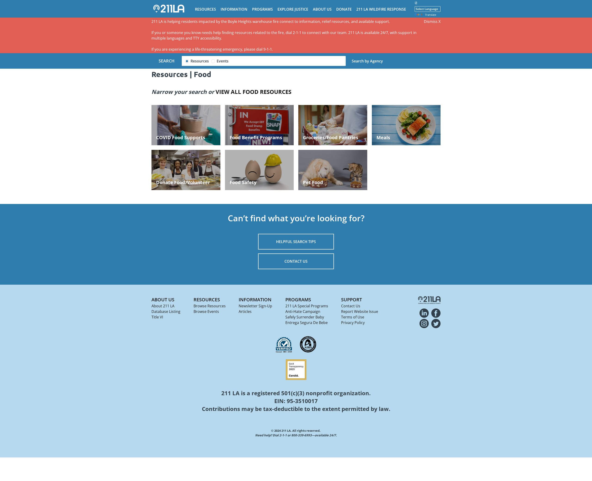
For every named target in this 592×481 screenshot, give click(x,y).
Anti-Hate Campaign (302, 311)
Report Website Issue (359, 311)
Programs (262, 9)
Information (234, 9)
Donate (344, 9)
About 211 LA (162, 305)
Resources (205, 9)
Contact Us (350, 305)
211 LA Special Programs (306, 305)
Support (351, 299)
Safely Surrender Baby (304, 317)
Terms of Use (352, 317)
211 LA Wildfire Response (381, 9)
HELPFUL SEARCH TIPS (296, 241)
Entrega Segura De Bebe (306, 322)
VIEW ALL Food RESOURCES (253, 92)
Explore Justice (293, 9)
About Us (322, 9)
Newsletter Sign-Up (255, 305)
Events (222, 61)
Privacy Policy (353, 322)
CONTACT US (296, 261)
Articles (245, 311)
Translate (430, 14)
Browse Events (206, 311)
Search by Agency (367, 61)
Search (167, 61)
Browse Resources (210, 305)
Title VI (157, 317)
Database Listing (165, 311)
